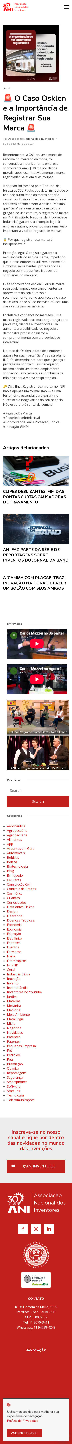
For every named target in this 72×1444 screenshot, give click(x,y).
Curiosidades (16, 902)
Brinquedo (15, 875)
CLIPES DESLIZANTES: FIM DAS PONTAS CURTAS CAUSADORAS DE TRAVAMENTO (34, 497)
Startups (13, 1091)
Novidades (15, 1032)
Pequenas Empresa (21, 1046)
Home (36, 1358)
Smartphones (17, 1082)
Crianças (13, 898)
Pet (9, 1050)
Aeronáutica (16, 826)
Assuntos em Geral (21, 848)
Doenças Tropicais (21, 920)
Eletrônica (14, 938)
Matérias (13, 1001)
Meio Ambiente (18, 1014)
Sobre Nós (36, 1363)
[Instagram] (36, 1229)
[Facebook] (23, 1229)
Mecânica (14, 1005)
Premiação (15, 1064)
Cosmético (15, 893)
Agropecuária (17, 830)
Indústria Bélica (18, 974)
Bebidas (13, 857)
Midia (11, 1023)
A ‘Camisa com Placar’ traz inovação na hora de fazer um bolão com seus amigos (34, 583)
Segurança (15, 1077)
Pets (10, 1059)
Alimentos (14, 839)
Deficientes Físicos (20, 907)
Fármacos (14, 952)
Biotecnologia (17, 866)
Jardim (12, 996)
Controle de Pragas (21, 889)
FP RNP (12, 965)
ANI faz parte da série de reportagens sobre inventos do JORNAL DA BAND (36, 555)
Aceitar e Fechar (24, 1433)
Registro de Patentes (36, 1374)
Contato (36, 1394)
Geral (6, 88)
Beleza (12, 862)
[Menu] (66, 7)
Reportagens (17, 1073)
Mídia (36, 1384)
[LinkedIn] (49, 1229)
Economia (14, 925)
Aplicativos (36, 1379)
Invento (13, 983)
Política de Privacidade (22, 1421)
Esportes (13, 943)
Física (11, 956)
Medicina (13, 1010)
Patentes (13, 1037)
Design (12, 911)
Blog (10, 871)
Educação (14, 934)
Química (13, 1068)
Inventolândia (17, 987)
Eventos (13, 947)
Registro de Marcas (36, 1369)
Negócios (14, 1028)
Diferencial (15, 916)
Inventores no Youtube (24, 992)
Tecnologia (15, 1095)
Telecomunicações (21, 1100)
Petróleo (13, 1055)
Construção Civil (19, 884)
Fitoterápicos (17, 961)
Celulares (14, 880)
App (10, 844)
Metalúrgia (15, 1019)
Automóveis (16, 853)
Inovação (14, 978)
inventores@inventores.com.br (36, 1337)
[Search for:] (38, 790)
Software (14, 1086)
